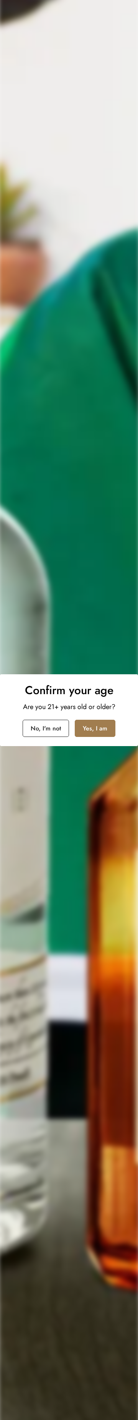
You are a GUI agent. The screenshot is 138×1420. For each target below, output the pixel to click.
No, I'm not (46, 728)
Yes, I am (95, 728)
